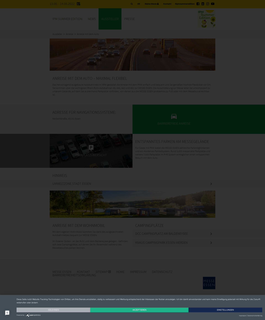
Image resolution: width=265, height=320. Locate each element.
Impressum (242, 315)
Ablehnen (53, 310)
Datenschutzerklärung (255, 315)
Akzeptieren (139, 310)
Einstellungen (225, 310)
